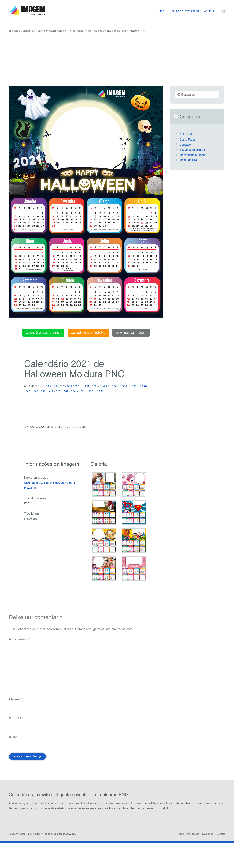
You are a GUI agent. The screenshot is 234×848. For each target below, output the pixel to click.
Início (161, 11)
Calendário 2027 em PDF (43, 332)
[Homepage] (27, 10)
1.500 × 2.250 (95, 391)
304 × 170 (77, 391)
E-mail (17, 718)
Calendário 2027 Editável (88, 332)
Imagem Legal (17, 833)
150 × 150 (50, 386)
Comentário (21, 639)
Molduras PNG (189, 160)
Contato (209, 11)
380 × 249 (32, 391)
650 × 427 (47, 391)
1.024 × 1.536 (118, 386)
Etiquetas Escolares (192, 150)
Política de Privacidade (184, 11)
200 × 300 (65, 386)
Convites (185, 144)
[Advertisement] (117, 57)
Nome (16, 699)
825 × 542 (62, 391)
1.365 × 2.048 (138, 386)
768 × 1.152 (82, 386)
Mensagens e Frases (193, 155)
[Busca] (220, 7)
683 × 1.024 (99, 386)
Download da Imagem (131, 332)
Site (14, 736)
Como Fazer (187, 139)
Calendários (187, 134)
